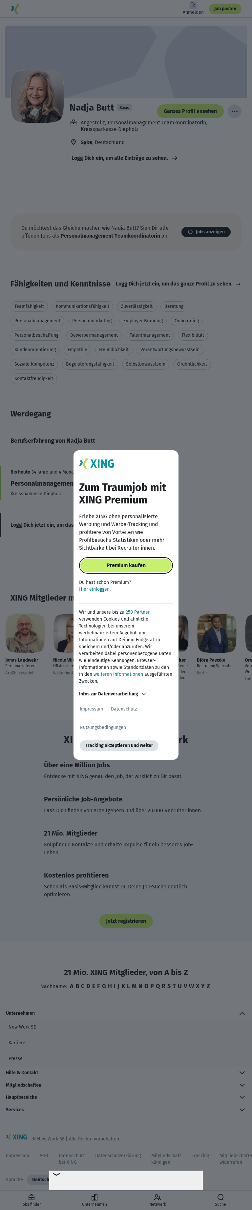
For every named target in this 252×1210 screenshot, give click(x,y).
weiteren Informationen (118, 674)
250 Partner (138, 612)
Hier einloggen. (95, 589)
